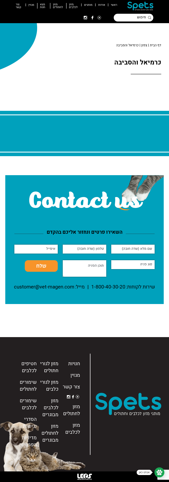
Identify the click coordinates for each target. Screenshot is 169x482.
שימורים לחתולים (28, 386)
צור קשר (18, 6)
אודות (101, 4)
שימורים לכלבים (28, 404)
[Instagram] (85, 18)
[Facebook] (92, 18)
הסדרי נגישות (30, 423)
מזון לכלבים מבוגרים (50, 407)
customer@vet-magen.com (44, 287)
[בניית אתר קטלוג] (84, 476)
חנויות (74, 363)
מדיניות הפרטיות (28, 441)
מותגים (88, 4)
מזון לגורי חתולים (49, 367)
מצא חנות (42, 6)
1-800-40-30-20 (108, 287)
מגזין (31, 4)
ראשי (114, 4)
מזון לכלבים (73, 6)
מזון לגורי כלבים (49, 386)
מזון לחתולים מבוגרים (49, 433)
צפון (144, 45)
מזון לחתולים (58, 6)
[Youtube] (99, 18)
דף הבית (155, 45)
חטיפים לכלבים (29, 367)
